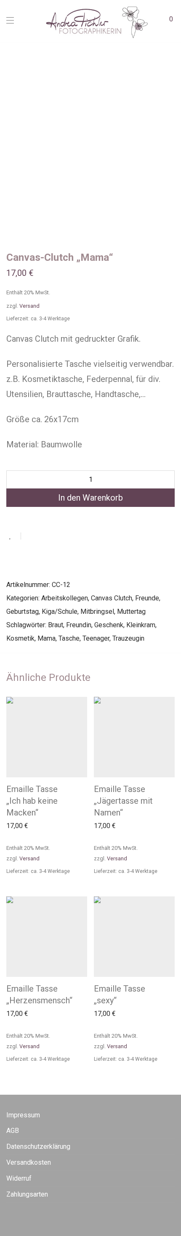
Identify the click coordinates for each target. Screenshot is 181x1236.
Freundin (78, 625)
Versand (29, 858)
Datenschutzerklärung (38, 1146)
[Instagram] (21, 1217)
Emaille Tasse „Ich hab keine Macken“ (32, 801)
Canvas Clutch (111, 598)
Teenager (96, 638)
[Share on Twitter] (42, 536)
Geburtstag (22, 611)
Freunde (147, 598)
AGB (12, 1131)
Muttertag (131, 611)
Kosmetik (20, 638)
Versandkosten (28, 1162)
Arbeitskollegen (64, 598)
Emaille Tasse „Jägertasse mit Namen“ (123, 801)
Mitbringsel (97, 611)
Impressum (23, 1115)
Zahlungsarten (27, 1194)
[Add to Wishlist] (13, 536)
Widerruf (19, 1178)
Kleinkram (140, 625)
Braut (55, 625)
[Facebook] (8, 1217)
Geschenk (108, 625)
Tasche (69, 638)
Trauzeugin (128, 638)
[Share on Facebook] (30, 536)
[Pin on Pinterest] (55, 536)
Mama (46, 638)
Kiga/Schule (59, 611)
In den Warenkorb (90, 498)
